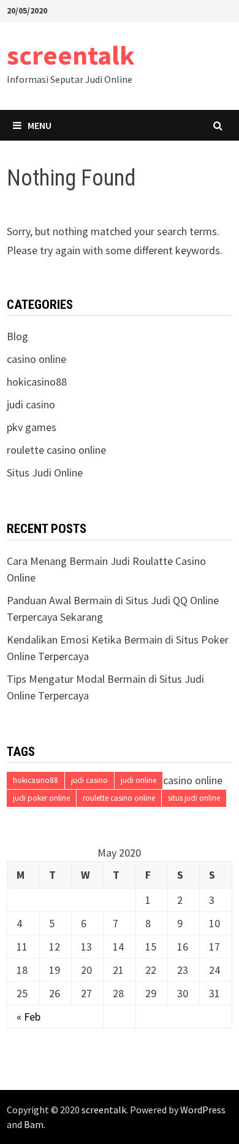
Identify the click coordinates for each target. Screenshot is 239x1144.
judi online (138, 780)
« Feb (28, 1017)
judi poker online (41, 798)
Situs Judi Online (45, 472)
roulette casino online (119, 798)
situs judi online (194, 798)
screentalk (71, 55)
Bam (34, 1124)
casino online (36, 359)
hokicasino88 (37, 382)
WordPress (203, 1109)
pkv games (31, 427)
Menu (39, 125)
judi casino (31, 404)
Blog (17, 336)
